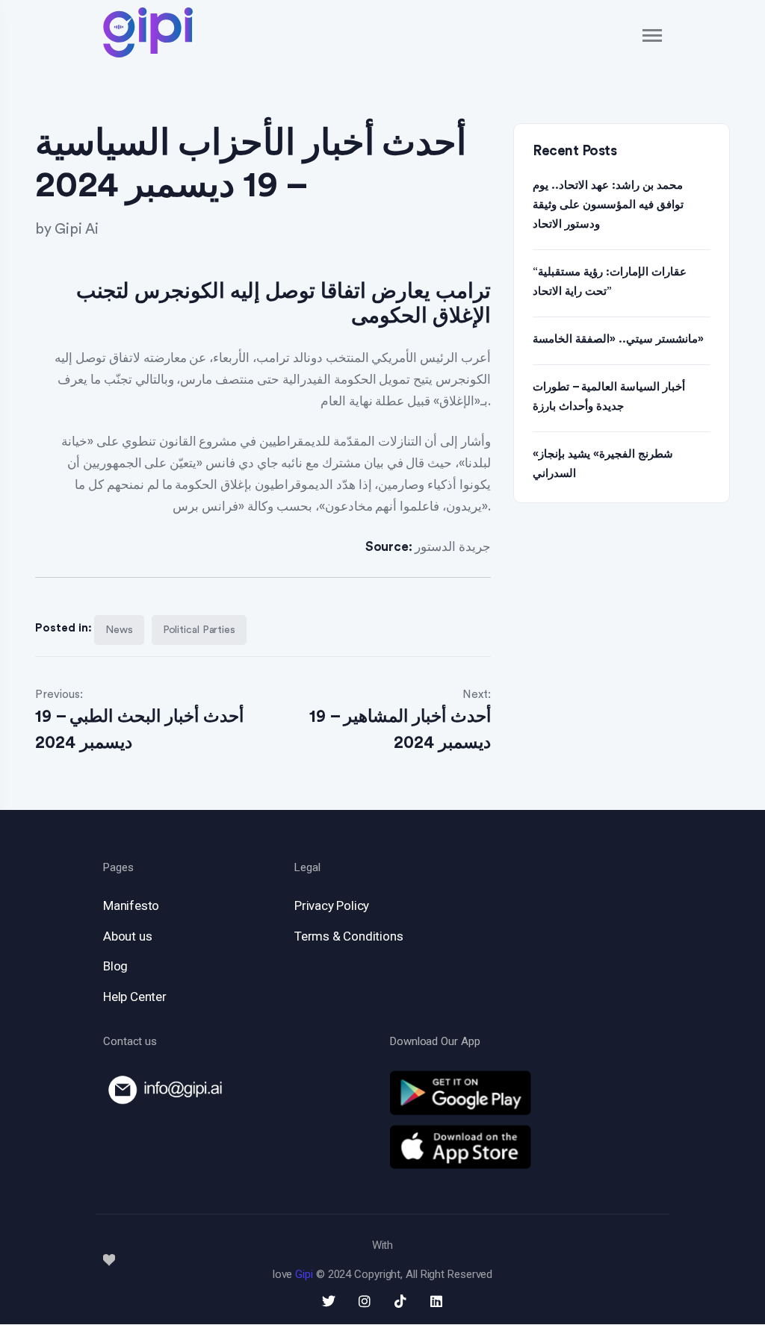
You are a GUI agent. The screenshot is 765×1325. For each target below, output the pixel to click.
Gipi (304, 1274)
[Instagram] (364, 1301)
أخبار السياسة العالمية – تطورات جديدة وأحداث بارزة (609, 396)
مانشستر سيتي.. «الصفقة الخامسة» (618, 339)
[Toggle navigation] (653, 35)
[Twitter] (328, 1301)
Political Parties (199, 630)
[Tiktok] (400, 1301)
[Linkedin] (436, 1301)
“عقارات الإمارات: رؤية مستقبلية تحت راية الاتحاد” (610, 281)
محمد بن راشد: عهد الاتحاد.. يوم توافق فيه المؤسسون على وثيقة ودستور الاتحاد (608, 205)
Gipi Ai (77, 229)
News (119, 630)
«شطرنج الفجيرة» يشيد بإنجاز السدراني (603, 464)
